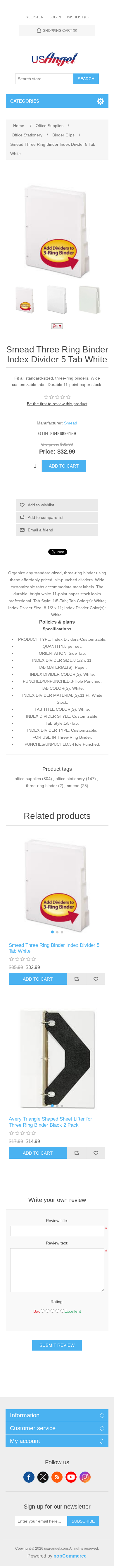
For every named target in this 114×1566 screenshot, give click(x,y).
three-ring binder (41, 785)
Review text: (57, 1243)
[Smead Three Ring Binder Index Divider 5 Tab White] (24, 300)
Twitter (43, 1477)
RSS (57, 1477)
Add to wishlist (41, 505)
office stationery (70, 778)
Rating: (57, 1301)
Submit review (57, 1345)
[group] (57, 885)
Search (86, 78)
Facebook (28, 1477)
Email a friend (40, 530)
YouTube (71, 1477)
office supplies (28, 778)
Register (35, 17)
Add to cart (64, 466)
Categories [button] (24, 101)
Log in (55, 17)
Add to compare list (45, 517)
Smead (70, 423)
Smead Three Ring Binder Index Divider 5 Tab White (54, 948)
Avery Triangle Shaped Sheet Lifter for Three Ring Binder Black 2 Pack (50, 1122)
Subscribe (83, 1521)
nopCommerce (70, 1555)
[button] (52, 932)
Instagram (85, 1477)
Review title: (57, 1220)
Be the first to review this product (57, 403)
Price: (47, 452)
